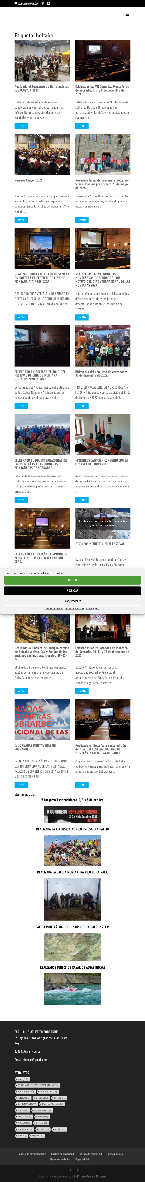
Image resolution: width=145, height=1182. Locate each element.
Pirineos (101, 1176)
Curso (23, 1110)
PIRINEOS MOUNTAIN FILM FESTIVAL (99, 544)
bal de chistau (42, 1110)
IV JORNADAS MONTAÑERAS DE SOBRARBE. (35, 747)
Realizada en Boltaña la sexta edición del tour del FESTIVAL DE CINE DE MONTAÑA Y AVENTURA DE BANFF (100, 749)
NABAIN (24, 1123)
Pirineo (42, 1116)
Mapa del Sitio (83, 1159)
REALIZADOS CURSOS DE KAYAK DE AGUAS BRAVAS (72, 967)
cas (23, 1079)
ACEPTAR (73, 580)
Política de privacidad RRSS (32, 1154)
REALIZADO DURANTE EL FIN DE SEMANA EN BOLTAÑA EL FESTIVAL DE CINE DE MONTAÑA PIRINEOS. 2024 (42, 278)
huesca (59, 1098)
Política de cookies (54, 608)
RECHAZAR (72, 590)
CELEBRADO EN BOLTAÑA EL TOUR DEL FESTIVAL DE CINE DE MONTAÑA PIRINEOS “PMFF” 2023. (40, 375)
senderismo (48, 1091)
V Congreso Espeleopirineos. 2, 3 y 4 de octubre (72, 800)
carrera (44, 1129)
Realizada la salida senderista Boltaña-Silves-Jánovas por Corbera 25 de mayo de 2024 (102, 184)
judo (22, 1136)
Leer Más (21, 126)
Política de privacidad (74, 608)
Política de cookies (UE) (91, 1154)
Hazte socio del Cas (60, 1159)
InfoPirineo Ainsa (83, 1176)
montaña (42, 1098)
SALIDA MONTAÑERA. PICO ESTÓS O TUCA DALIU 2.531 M (72, 927)
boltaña (41, 1123)
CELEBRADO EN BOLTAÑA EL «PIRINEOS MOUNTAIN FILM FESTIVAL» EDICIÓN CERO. (41, 558)
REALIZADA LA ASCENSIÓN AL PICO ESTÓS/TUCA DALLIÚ (72, 829)
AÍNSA (23, 1098)
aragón (60, 1129)
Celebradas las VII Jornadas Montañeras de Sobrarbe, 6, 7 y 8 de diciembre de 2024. (102, 90)
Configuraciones (72, 601)
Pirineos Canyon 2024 (28, 180)
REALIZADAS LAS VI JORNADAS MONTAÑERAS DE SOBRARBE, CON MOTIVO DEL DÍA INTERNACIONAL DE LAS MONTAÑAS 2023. (102, 279)
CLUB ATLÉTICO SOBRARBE (38, 1085)
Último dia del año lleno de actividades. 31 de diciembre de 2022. (101, 373)
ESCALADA (25, 1129)
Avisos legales (92, 608)
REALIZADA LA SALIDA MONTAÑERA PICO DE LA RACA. (72, 872)
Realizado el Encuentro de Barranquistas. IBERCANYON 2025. (42, 88)
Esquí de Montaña (52, 1104)
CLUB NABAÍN (27, 1104)
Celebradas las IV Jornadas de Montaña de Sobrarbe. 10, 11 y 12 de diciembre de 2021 (102, 651)
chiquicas (24, 1116)
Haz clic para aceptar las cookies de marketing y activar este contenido (103, 523)
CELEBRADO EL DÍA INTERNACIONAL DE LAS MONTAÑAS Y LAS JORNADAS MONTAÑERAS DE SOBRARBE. (41, 464)
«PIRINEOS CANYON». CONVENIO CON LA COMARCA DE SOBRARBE (101, 462)
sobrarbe (26, 1091)
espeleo (37, 1136)
